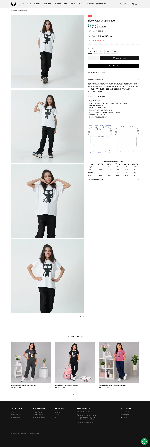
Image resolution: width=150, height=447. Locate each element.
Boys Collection (16, 414)
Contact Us (58, 414)
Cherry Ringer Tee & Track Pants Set (66, 385)
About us (57, 412)
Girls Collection (15, 417)
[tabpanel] (31, 367)
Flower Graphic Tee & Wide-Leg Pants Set (112, 385)
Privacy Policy (37, 412)
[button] (92, 25)
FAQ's (57, 417)
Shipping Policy (38, 414)
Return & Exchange (39, 417)
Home (12, 10)
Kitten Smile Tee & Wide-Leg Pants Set (23, 385)
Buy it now (113, 66)
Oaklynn (17, 4)
